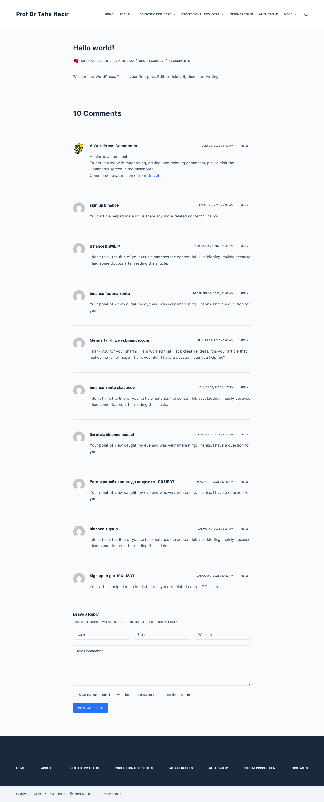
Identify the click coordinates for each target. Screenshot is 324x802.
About (124, 14)
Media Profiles (241, 14)
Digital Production (259, 768)
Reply (245, 145)
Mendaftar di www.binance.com (119, 340)
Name (83, 634)
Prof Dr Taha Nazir (42, 14)
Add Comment (90, 651)
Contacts (300, 768)
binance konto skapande (112, 387)
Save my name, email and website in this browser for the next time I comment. (137, 695)
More (288, 14)
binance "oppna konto (110, 293)
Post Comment (90, 708)
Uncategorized (151, 61)
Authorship (268, 14)
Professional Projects (200, 14)
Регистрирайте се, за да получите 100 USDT (132, 481)
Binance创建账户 (105, 246)
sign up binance (104, 205)
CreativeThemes (112, 794)
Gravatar (155, 175)
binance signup (104, 528)
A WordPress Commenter (114, 145)
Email (143, 634)
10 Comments (179, 61)
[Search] (306, 14)
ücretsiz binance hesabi (112, 434)
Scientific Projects (155, 14)
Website (205, 634)
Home (109, 14)
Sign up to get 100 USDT (112, 575)
